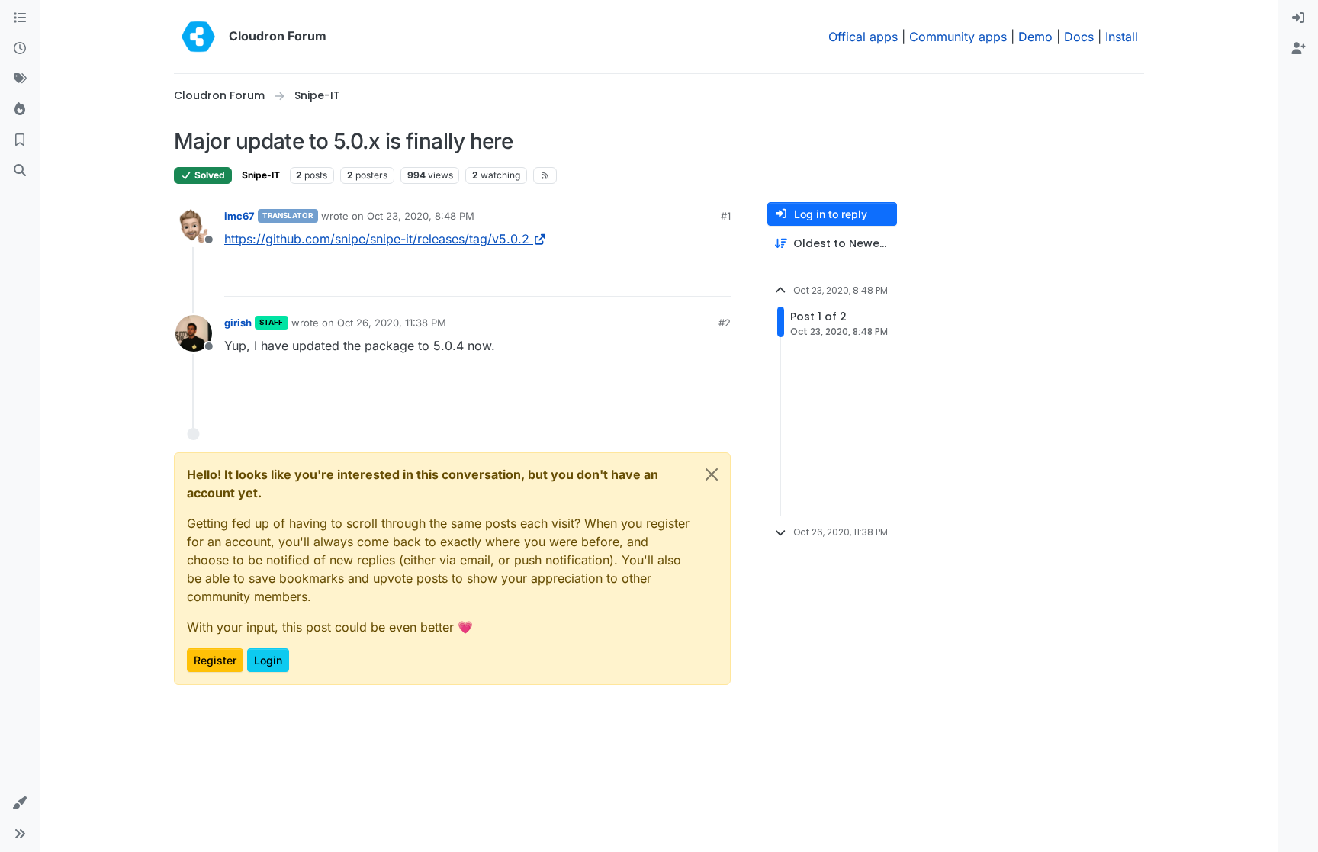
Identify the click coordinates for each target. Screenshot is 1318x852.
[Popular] (20, 110)
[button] (20, 803)
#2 (724, 323)
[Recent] (20, 49)
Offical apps (863, 36)
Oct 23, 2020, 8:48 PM (420, 216)
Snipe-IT (261, 175)
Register (215, 660)
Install (1121, 36)
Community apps (958, 36)
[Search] (20, 171)
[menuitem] (1298, 18)
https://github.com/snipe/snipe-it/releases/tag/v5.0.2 (376, 238)
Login (268, 660)
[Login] (1298, 18)
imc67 (239, 216)
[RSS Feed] (545, 175)
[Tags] (20, 79)
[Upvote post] (694, 278)
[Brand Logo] (198, 36)
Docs (1079, 36)
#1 (726, 216)
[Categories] (20, 18)
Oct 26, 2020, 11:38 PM (391, 323)
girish (238, 323)
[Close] (711, 474)
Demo (1035, 36)
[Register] (1298, 49)
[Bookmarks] (20, 140)
